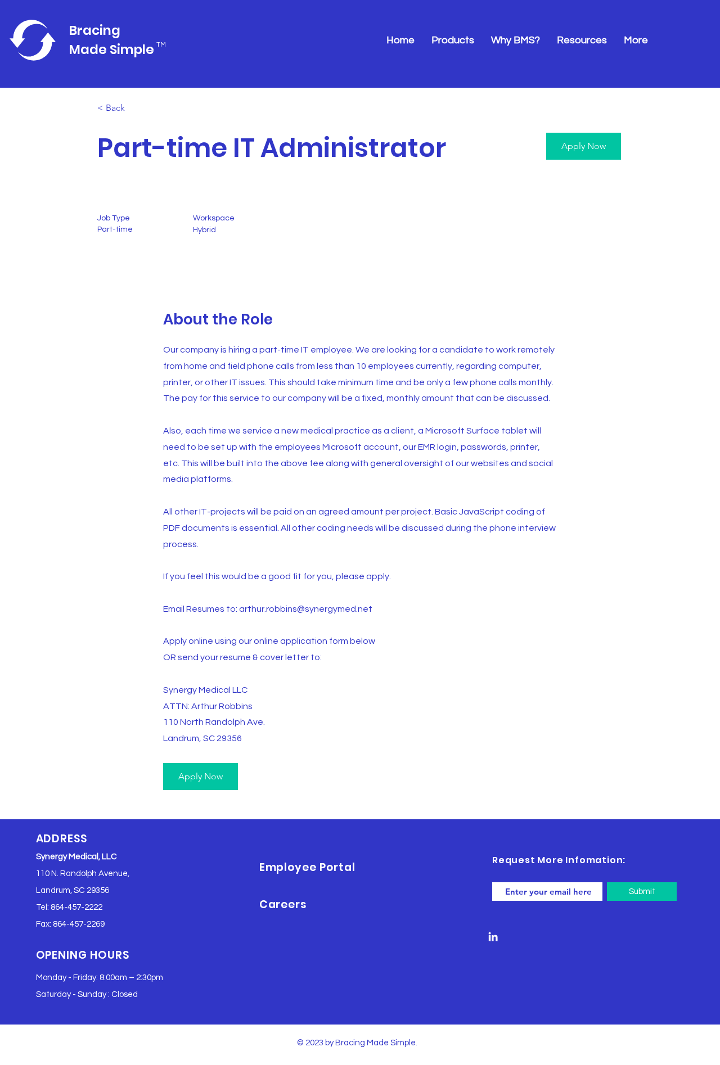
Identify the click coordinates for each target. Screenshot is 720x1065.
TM (161, 44)
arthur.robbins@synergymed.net (305, 608)
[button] (583, 146)
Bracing (94, 30)
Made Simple (111, 49)
